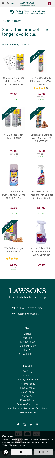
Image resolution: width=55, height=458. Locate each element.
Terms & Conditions (27, 404)
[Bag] (50, 3)
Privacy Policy (27, 387)
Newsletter (27, 395)
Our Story (28, 371)
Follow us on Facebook (18, 425)
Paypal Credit (27, 399)
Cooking (27, 337)
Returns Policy (27, 383)
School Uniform (27, 354)
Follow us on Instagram (37, 425)
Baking (27, 333)
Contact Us (28, 375)
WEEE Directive (28, 412)
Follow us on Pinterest (30, 425)
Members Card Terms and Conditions (27, 408)
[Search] (8, 3)
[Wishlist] (13, 3)
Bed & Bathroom (27, 345)
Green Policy (27, 391)
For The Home (27, 341)
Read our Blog (24, 425)
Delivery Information (27, 379)
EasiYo (27, 349)
